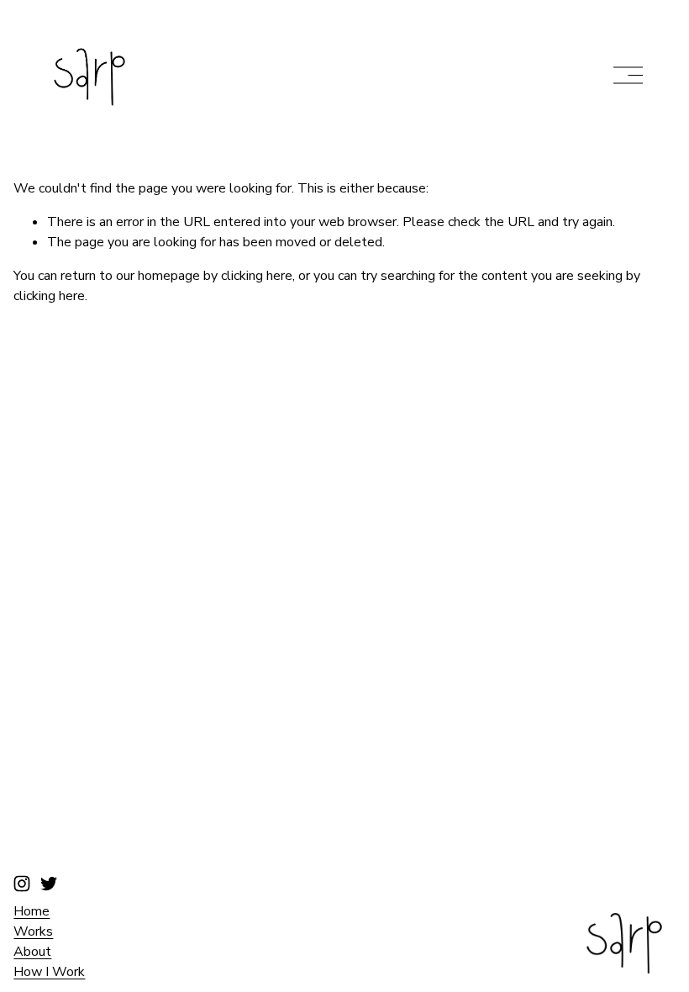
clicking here (256, 275)
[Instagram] (21, 883)
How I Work (49, 972)
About (32, 951)
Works (33, 931)
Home (31, 911)
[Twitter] (48, 883)
